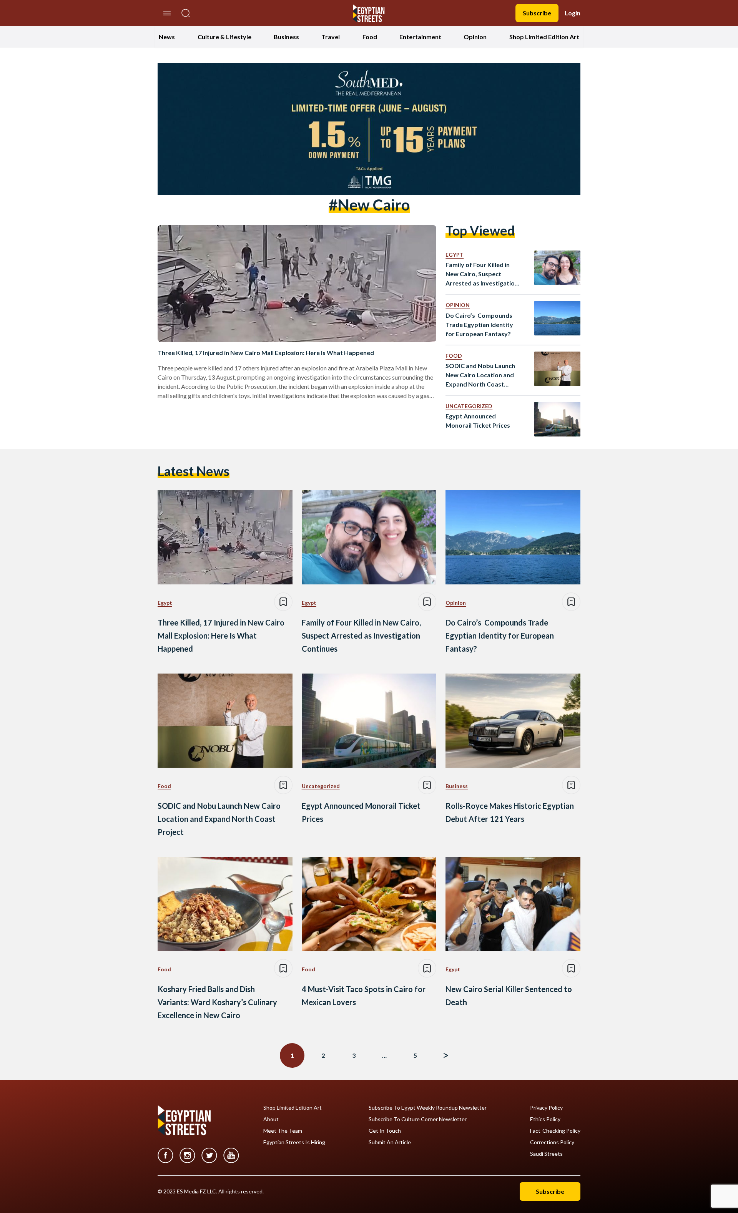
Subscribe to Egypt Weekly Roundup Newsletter (428, 1108)
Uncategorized (468, 406)
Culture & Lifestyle (224, 36)
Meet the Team (282, 1131)
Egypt (454, 254)
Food (369, 36)
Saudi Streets (546, 1154)
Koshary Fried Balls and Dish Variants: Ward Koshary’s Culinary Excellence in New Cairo (217, 1002)
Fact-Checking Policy (555, 1131)
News (167, 36)
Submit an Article (390, 1142)
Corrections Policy (552, 1142)
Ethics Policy (545, 1119)
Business (286, 36)
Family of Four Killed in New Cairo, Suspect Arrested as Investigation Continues (481, 274)
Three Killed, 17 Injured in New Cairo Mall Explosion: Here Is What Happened (266, 352)
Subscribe (537, 13)
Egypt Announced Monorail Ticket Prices (477, 420)
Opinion (475, 36)
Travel (330, 36)
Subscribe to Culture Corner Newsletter (418, 1119)
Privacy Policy (546, 1108)
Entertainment (420, 36)
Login (572, 13)
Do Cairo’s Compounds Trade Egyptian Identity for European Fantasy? (479, 324)
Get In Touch (385, 1131)
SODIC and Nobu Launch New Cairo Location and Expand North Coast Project (480, 375)
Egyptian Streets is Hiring (294, 1142)
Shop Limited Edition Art (544, 36)
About (271, 1119)
